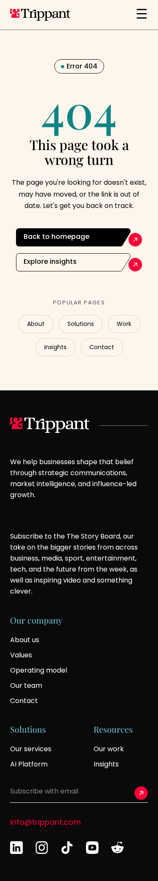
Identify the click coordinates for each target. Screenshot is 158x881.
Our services (30, 749)
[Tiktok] (67, 847)
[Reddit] (117, 847)
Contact (101, 347)
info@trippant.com (45, 822)
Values (21, 655)
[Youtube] (92, 847)
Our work (109, 749)
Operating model (38, 670)
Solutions (80, 324)
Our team (26, 685)
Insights (55, 347)
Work (124, 324)
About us (24, 640)
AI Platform (29, 764)
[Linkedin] (16, 847)
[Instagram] (41, 847)
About (36, 324)
